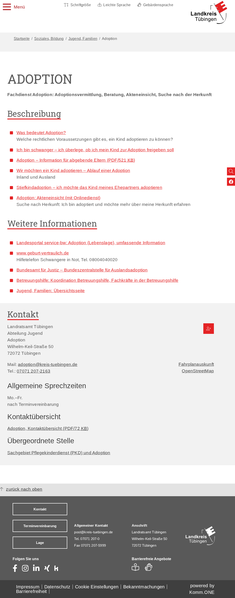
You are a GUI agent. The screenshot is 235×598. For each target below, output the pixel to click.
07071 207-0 (89, 539)
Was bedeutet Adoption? (41, 132)
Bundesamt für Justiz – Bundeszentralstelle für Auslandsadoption (82, 269)
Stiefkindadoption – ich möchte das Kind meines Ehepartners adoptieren (89, 187)
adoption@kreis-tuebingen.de (47, 364)
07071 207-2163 (33, 371)
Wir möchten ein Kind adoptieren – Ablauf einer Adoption (73, 170)
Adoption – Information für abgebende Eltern (76, 160)
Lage (40, 543)
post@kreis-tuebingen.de (93, 532)
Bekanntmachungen (144, 586)
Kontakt (40, 509)
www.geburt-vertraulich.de (43, 252)
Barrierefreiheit (31, 591)
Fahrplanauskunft (196, 364)
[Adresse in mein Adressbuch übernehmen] (208, 328)
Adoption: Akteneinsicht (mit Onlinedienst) (58, 197)
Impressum (27, 586)
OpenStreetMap (198, 370)
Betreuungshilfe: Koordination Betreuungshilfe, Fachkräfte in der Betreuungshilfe (97, 280)
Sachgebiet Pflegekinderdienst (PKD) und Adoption (58, 452)
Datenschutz (57, 586)
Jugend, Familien (82, 39)
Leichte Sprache (117, 5)
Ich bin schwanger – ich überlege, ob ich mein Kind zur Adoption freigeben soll (95, 149)
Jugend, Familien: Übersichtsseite (51, 290)
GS (150, 568)
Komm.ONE (201, 592)
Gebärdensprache (158, 5)
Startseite (22, 39)
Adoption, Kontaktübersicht (48, 428)
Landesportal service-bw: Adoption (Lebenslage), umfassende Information (91, 242)
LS (137, 568)
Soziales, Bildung (49, 39)
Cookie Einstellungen (96, 586)
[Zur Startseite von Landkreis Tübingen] (208, 12)
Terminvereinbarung (40, 526)
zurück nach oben (24, 489)
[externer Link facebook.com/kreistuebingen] (231, 182)
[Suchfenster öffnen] (231, 171)
